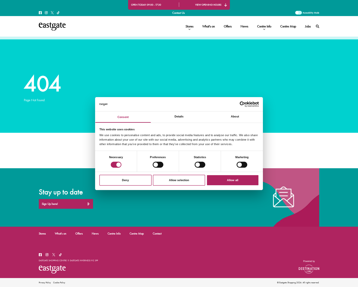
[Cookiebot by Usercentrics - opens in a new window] (242, 104)
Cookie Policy (59, 282)
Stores (189, 26)
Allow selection (179, 180)
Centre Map (288, 26)
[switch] (158, 165)
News (244, 26)
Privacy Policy (45, 282)
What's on (208, 26)
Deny (125, 180)
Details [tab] (179, 116)
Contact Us (178, 13)
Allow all (232, 180)
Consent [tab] (123, 117)
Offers (228, 26)
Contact (157, 233)
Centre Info (264, 26)
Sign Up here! (50, 204)
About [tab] (235, 116)
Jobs (308, 26)
